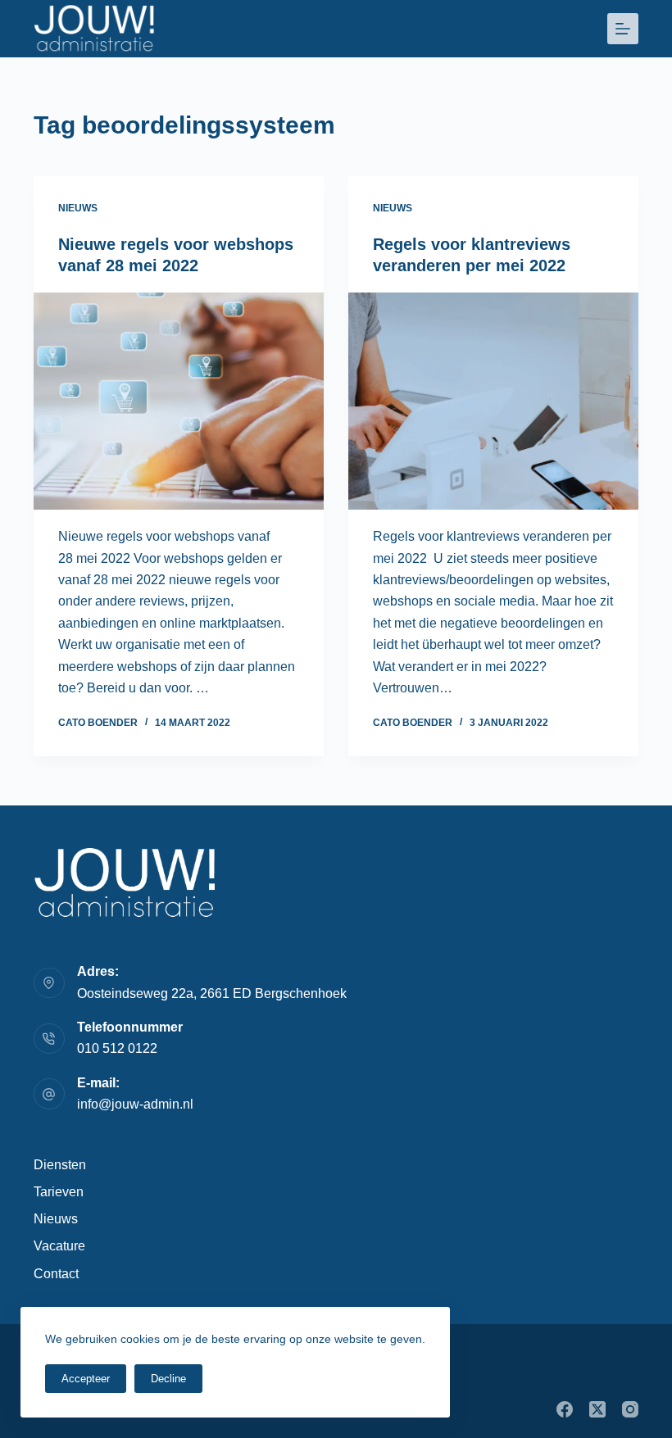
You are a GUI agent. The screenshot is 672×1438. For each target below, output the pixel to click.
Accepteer (85, 1378)
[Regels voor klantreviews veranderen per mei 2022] (493, 401)
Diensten (60, 1165)
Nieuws (78, 208)
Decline (168, 1378)
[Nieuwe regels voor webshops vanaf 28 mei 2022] (179, 401)
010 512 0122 (117, 1048)
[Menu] (622, 28)
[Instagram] (630, 1409)
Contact (56, 1274)
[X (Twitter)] (597, 1409)
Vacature (59, 1246)
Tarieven (59, 1192)
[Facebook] (564, 1409)
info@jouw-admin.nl (135, 1104)
